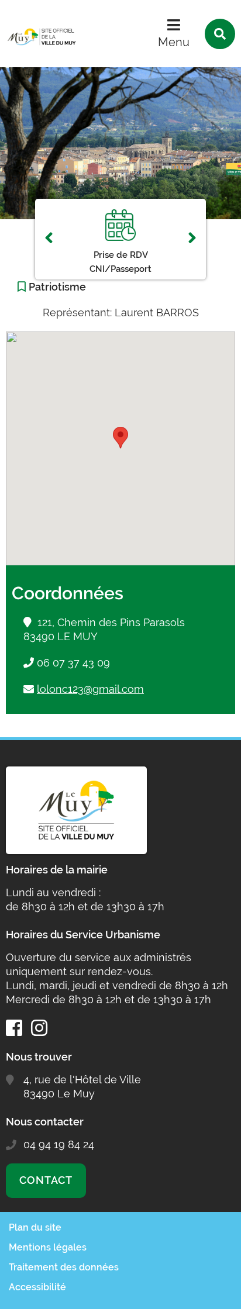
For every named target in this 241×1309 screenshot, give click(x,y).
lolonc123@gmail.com (90, 689)
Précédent (49, 239)
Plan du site (35, 1227)
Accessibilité (37, 1287)
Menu (174, 42)
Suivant (192, 239)
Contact (46, 1180)
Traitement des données (64, 1267)
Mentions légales (48, 1247)
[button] (120, 437)
